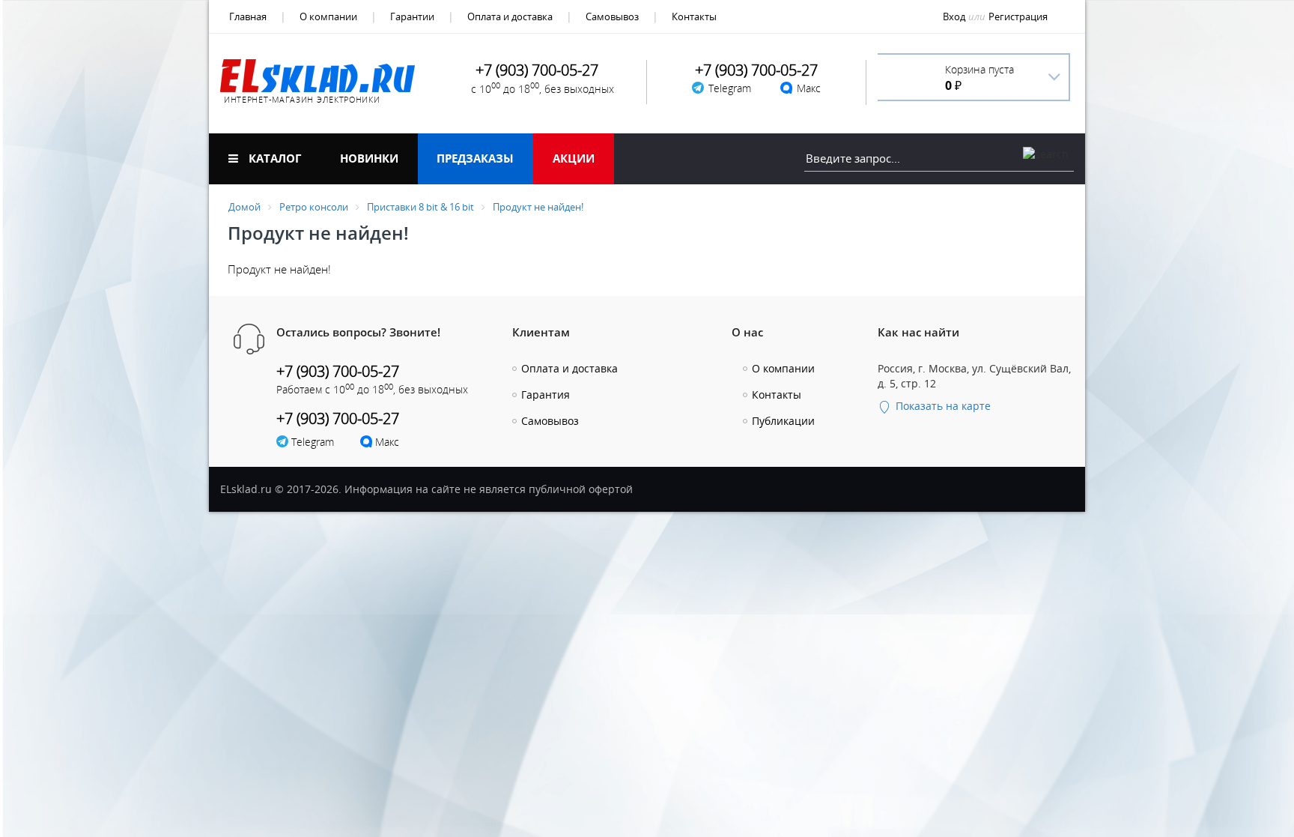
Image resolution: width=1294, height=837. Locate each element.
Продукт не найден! (538, 207)
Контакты (694, 16)
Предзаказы (475, 158)
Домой (244, 207)
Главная (248, 16)
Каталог (273, 158)
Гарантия (545, 394)
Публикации (783, 421)
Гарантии (412, 16)
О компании (328, 16)
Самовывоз (612, 16)
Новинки (369, 158)
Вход (954, 16)
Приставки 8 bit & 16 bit (420, 207)
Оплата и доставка (510, 16)
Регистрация (1018, 16)
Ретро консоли (313, 207)
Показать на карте (942, 406)
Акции (574, 158)
